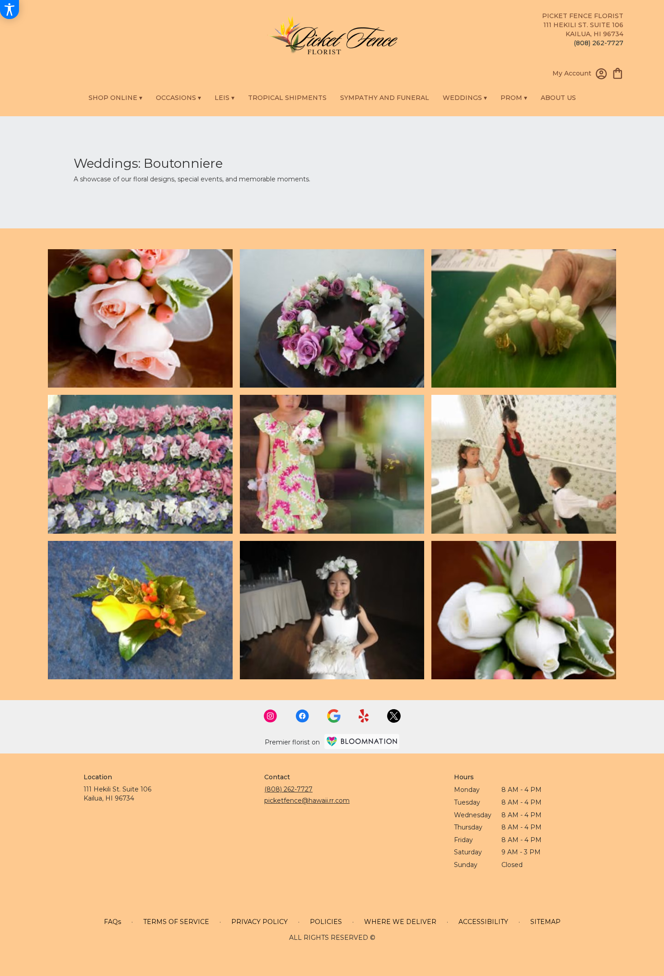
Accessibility (483, 922)
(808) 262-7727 (598, 43)
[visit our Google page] (334, 716)
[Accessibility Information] (9, 9)
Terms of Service (176, 922)
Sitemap (545, 922)
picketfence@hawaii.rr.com (307, 800)
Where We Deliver (400, 922)
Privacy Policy (259, 922)
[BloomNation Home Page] (361, 741)
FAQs (112, 922)
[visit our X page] (394, 716)
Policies (326, 922)
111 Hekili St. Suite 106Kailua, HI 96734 (117, 793)
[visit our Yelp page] (364, 716)
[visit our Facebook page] (302, 716)
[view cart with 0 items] (617, 72)
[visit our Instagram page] (270, 716)
